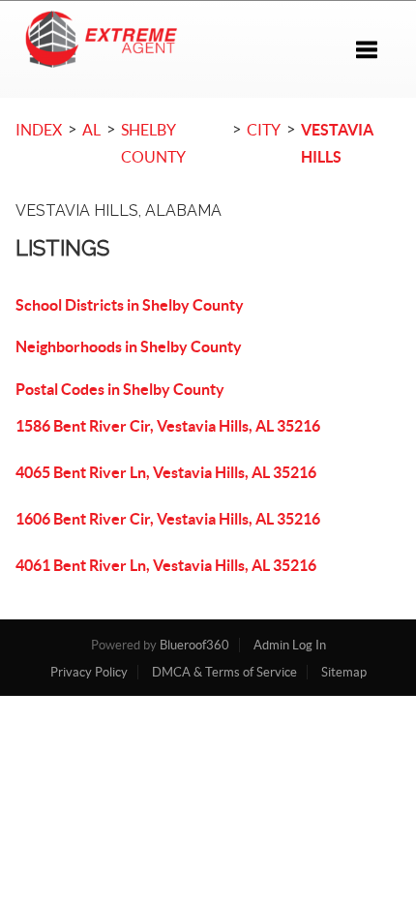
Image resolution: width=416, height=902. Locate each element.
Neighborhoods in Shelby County (128, 346)
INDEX (38, 129)
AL (91, 129)
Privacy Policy (89, 672)
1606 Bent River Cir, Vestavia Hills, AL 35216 (167, 518)
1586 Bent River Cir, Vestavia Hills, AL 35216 (167, 426)
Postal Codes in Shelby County (119, 389)
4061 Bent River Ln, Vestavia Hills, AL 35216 (165, 565)
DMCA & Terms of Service (224, 672)
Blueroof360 (194, 645)
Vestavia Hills (337, 143)
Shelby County (153, 143)
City (264, 129)
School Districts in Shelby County (129, 305)
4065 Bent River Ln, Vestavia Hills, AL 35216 (165, 472)
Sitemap (344, 672)
